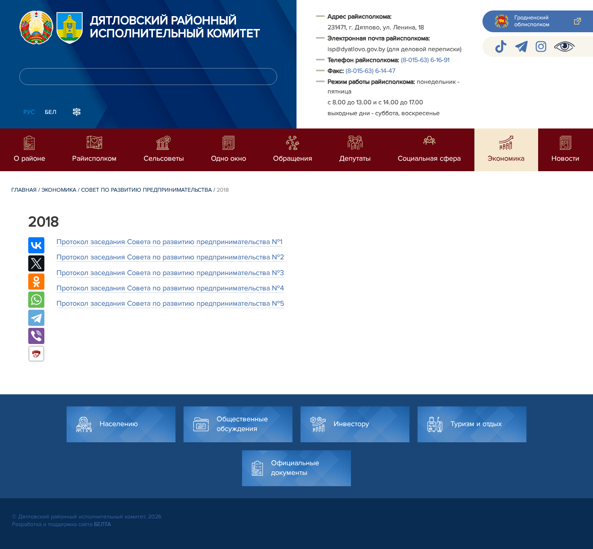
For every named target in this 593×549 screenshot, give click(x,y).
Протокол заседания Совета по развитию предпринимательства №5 (170, 303)
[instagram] (541, 46)
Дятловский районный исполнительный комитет (175, 27)
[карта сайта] (77, 111)
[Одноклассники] (36, 281)
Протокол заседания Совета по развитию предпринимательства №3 (170, 272)
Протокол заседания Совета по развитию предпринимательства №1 (169, 241)
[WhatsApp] (36, 300)
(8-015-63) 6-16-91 (425, 60)
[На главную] (36, 27)
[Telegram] (36, 318)
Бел (50, 112)
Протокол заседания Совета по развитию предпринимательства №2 (170, 257)
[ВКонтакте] (36, 245)
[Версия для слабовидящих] (564, 46)
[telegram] (521, 46)
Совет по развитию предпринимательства (146, 189)
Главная (24, 189)
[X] (36, 263)
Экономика (59, 189)
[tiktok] (501, 46)
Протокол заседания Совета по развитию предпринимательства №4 (170, 288)
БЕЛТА (102, 524)
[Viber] (36, 336)
